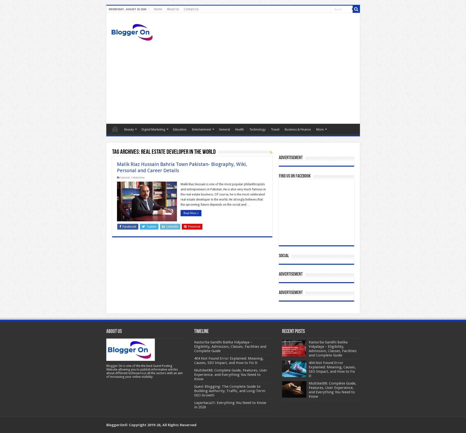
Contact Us (191, 9)
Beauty (129, 129)
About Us (173, 9)
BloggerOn (115, 425)
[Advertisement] (233, 82)
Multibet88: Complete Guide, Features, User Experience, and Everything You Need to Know (332, 390)
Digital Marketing (153, 129)
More (320, 129)
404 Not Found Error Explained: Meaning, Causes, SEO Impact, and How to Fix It (332, 369)
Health (239, 129)
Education (180, 129)
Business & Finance (298, 129)
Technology (257, 129)
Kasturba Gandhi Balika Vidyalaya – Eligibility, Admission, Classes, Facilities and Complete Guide (333, 348)
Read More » (191, 213)
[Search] (356, 9)
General (224, 129)
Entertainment (201, 129)
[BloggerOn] (133, 31)
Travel (275, 129)
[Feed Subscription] (271, 152)
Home (158, 9)
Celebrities (138, 177)
